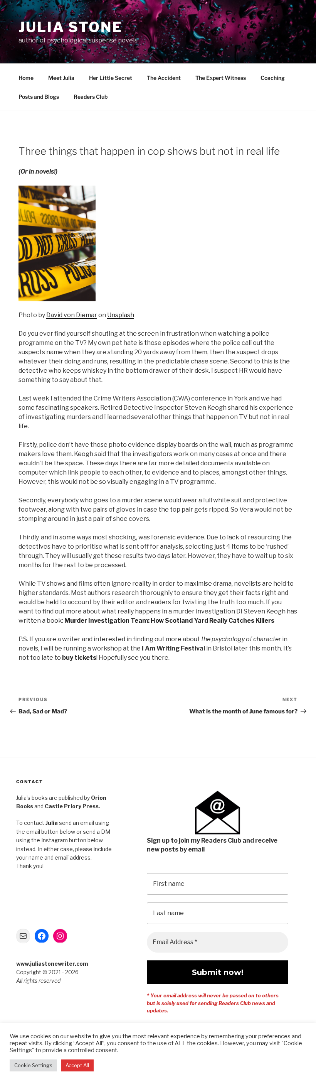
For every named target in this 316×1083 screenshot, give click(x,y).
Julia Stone (70, 27)
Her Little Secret (110, 77)
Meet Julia (61, 77)
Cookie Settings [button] (33, 1065)
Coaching (273, 77)
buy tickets (79, 657)
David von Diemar (71, 315)
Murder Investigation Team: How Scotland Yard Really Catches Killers (169, 620)
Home (26, 77)
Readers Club (91, 96)
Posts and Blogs (38, 96)
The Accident (164, 77)
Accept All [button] (77, 1065)
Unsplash (120, 315)
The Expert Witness (220, 77)
